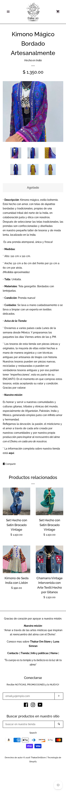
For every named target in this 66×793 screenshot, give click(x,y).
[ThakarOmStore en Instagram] (33, 705)
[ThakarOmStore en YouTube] (40, 705)
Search (33, 733)
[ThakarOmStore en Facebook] (26, 705)
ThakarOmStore (38, 757)
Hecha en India (33, 60)
